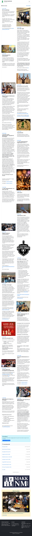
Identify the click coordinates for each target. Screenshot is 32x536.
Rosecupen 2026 (4, 446)
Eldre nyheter (28, 5)
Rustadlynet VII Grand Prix (6, 451)
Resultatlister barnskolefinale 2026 (22, 113)
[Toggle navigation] (29, 1)
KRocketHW (26, 291)
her (10, 122)
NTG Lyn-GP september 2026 (6, 467)
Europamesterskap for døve (6, 464)
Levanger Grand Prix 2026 (6, 459)
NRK (8, 376)
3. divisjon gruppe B (9, 181)
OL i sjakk (3, 469)
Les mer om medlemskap (6, 440)
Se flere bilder (4, 515)
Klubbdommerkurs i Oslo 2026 (7, 456)
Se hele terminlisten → (16, 472)
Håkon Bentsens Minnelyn (6, 449)
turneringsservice (20, 298)
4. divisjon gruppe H (9, 183)
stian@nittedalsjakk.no (6, 426)
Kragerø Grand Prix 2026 (6, 454)
